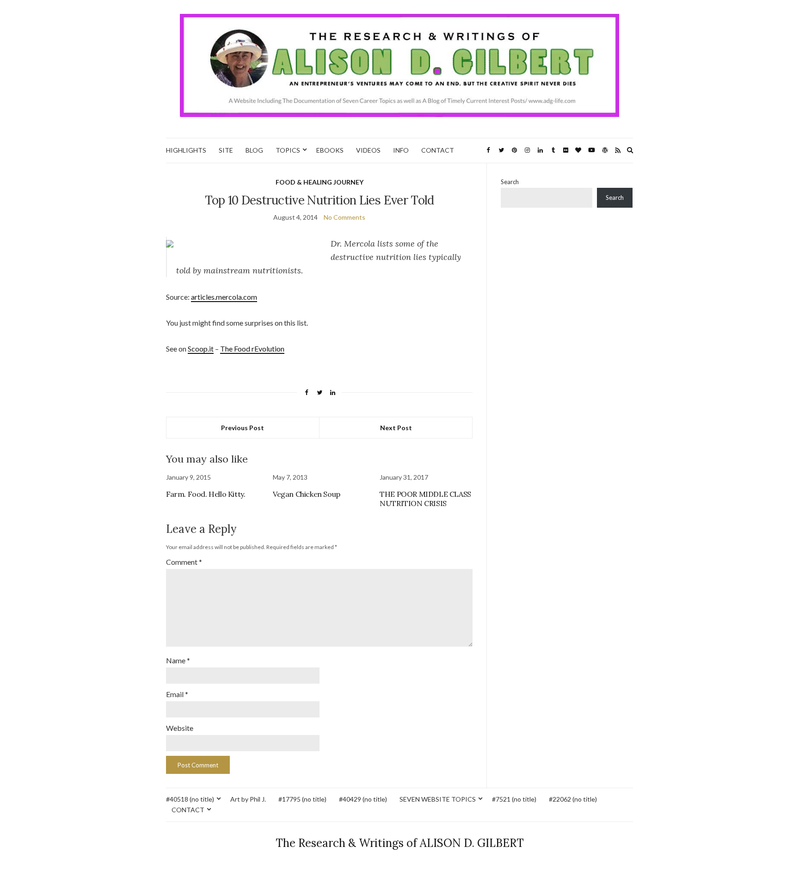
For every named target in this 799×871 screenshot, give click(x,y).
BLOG (254, 150)
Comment (184, 561)
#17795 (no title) (302, 799)
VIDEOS (368, 150)
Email (177, 694)
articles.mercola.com (224, 296)
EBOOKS (330, 150)
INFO (401, 150)
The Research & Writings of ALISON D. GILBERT (400, 843)
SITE (226, 150)
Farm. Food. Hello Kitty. (205, 494)
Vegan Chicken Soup (306, 494)
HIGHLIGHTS (186, 150)
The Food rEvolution (252, 348)
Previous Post (242, 428)
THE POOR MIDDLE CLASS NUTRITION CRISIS (425, 498)
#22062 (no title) (573, 799)
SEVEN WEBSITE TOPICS (438, 799)
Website (179, 727)
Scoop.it (201, 348)
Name (178, 660)
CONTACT (437, 150)
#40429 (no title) (363, 799)
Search (510, 181)
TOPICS (288, 150)
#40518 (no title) (190, 799)
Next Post (396, 428)
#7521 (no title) (514, 799)
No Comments (344, 217)
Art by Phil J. (248, 799)
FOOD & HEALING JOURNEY (319, 182)
